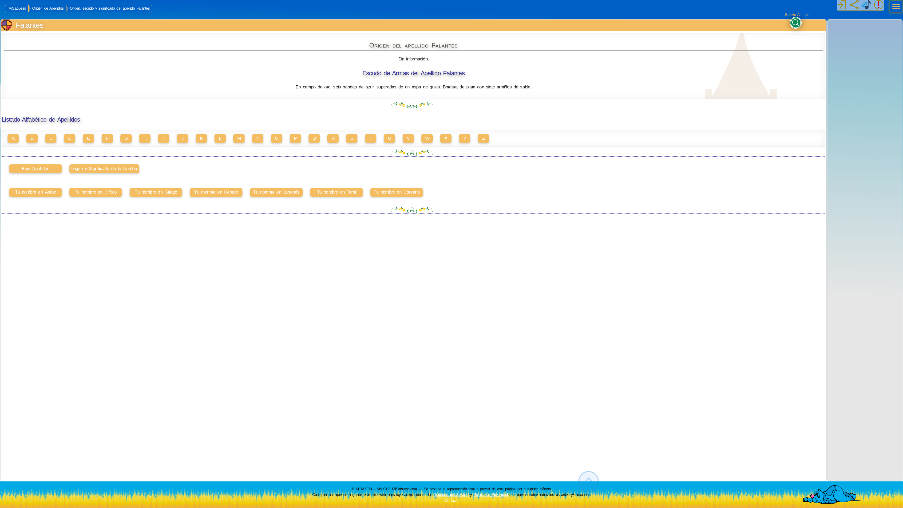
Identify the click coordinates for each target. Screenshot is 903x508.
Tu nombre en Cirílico (96, 192)
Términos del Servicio (451, 494)
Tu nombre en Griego (156, 192)
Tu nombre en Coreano (397, 192)
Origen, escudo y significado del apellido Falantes (110, 8)
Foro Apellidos (35, 168)
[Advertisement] (865, 49)
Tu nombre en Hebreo (216, 192)
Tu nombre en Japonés (276, 192)
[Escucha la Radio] (866, 5)
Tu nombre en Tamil (336, 192)
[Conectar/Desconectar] (842, 5)
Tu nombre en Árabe (35, 192)
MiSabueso (17, 8)
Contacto (451, 500)
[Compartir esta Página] (854, 5)
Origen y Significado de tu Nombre (104, 168)
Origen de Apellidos (47, 8)
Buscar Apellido (797, 15)
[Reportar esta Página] (879, 5)
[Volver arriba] (588, 481)
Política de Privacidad (491, 494)
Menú (894, 7)
